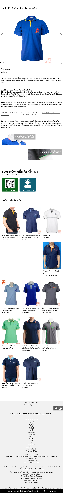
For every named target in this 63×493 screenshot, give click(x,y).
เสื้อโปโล (31, 424)
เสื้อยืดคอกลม (31, 432)
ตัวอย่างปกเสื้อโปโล (31, 449)
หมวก (31, 440)
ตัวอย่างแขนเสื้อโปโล (31, 451)
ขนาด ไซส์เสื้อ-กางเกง (31, 447)
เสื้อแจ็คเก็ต (31, 428)
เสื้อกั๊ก (31, 430)
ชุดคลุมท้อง (31, 438)
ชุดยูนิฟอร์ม (31, 422)
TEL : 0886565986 (28, 190)
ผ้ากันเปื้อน (31, 436)
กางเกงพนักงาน (31, 434)
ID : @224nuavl (10, 190)
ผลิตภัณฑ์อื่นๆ (31, 445)
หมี (31, 443)
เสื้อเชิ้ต (31, 426)
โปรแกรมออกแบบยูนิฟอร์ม (31, 420)
